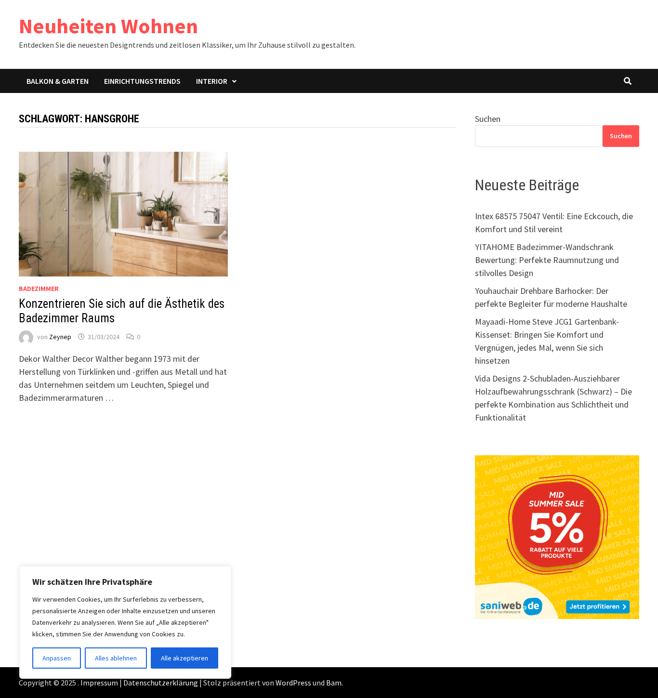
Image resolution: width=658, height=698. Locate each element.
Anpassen (56, 658)
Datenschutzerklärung (160, 682)
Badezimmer (39, 288)
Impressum (99, 682)
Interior (211, 81)
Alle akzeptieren (184, 658)
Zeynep (60, 336)
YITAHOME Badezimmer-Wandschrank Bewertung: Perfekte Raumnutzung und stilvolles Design (547, 259)
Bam (334, 682)
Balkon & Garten (57, 81)
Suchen (487, 118)
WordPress (293, 682)
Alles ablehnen (116, 658)
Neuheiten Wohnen (108, 26)
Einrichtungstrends (142, 81)
